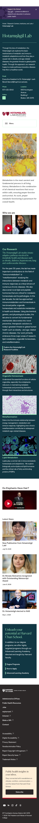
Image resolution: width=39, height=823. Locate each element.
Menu (11, 123)
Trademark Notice (9, 759)
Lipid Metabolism (10, 457)
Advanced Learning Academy (17, 673)
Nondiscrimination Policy (11, 746)
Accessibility (7, 734)
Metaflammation (9, 417)
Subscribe (19, 792)
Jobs (4, 707)
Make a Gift (6, 720)
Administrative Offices (11, 699)
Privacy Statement (9, 742)
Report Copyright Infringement (13, 751)
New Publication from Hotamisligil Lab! (17, 544)
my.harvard (6, 712)
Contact (5, 724)
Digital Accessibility (9, 738)
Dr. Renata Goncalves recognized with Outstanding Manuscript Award (17, 578)
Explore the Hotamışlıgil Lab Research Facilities (14, 348)
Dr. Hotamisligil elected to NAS (16, 611)
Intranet (5, 716)
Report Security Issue (10, 755)
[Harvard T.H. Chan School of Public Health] (14, 691)
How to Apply (11, 669)
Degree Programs (13, 664)
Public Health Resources (11, 703)
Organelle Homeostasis (12, 376)
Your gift (10, 11)
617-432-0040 (8, 90)
